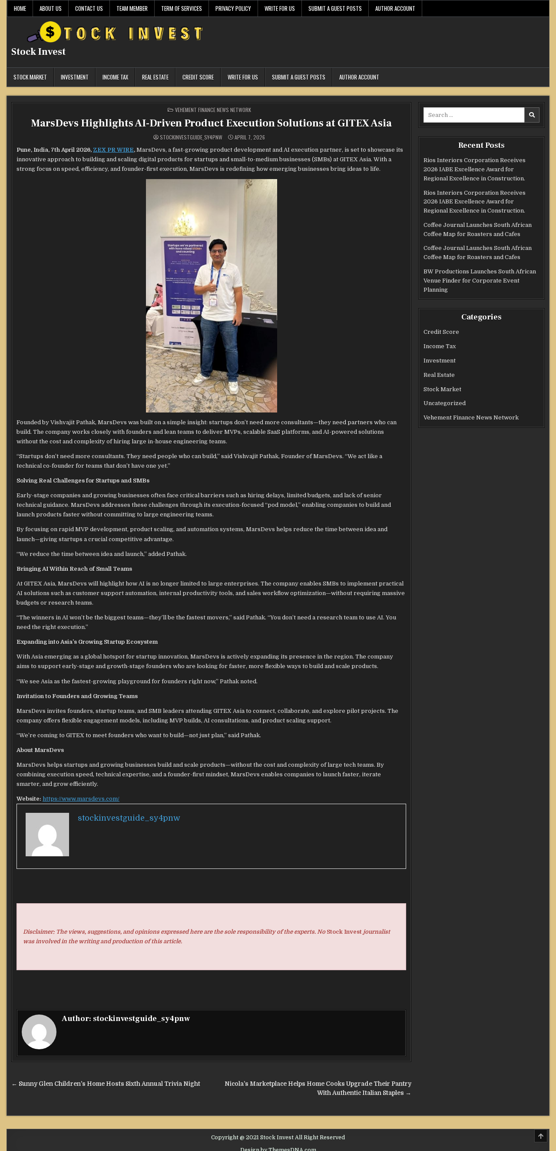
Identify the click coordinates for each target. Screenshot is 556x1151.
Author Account (395, 8)
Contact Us (89, 8)
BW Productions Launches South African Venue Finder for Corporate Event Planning (480, 280)
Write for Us (280, 8)
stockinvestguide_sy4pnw (191, 137)
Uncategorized (445, 403)
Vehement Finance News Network (213, 109)
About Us (51, 8)
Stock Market (30, 77)
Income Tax (115, 77)
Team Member (132, 8)
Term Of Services (181, 8)
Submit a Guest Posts (335, 8)
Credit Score (198, 77)
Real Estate (155, 77)
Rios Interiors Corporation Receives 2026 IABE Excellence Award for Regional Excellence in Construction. (475, 169)
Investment (75, 77)
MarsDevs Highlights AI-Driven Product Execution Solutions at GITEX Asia (211, 123)
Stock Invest (38, 52)
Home (20, 8)
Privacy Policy (233, 8)
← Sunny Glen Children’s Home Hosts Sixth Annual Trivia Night (105, 1084)
